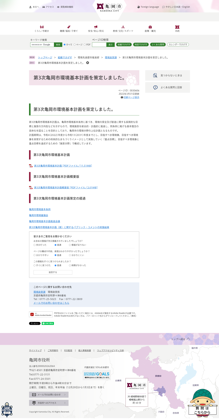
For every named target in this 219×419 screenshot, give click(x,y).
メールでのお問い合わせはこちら (51, 303)
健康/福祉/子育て (69, 31)
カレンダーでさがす (178, 44)
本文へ (36, 7)
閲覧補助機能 (67, 7)
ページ (79, 45)
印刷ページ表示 (131, 97)
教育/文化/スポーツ (123, 31)
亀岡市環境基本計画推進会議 (44, 221)
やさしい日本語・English (178, 7)
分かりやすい (42, 255)
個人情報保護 (84, 350)
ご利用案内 (53, 350)
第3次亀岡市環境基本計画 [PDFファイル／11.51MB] (63, 166)
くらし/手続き (41, 31)
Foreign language (150, 7)
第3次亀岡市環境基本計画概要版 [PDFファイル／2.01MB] (66, 187)
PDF (88, 45)
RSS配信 (68, 350)
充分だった (41, 245)
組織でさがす (124, 44)
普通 (59, 245)
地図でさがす (141, 44)
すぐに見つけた (43, 265)
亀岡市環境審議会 (38, 215)
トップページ (45, 57)
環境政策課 (111, 57)
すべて (69, 45)
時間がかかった (79, 265)
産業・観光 (150, 31)
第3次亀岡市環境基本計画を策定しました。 (61, 63)
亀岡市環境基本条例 (40, 209)
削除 (87, 62)
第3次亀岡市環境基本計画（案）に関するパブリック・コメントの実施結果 (69, 227)
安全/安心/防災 (96, 31)
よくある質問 (158, 44)
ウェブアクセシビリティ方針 (110, 350)
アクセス (50, 7)
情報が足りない (79, 245)
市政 (177, 31)
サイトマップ (35, 350)
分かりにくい (78, 255)
